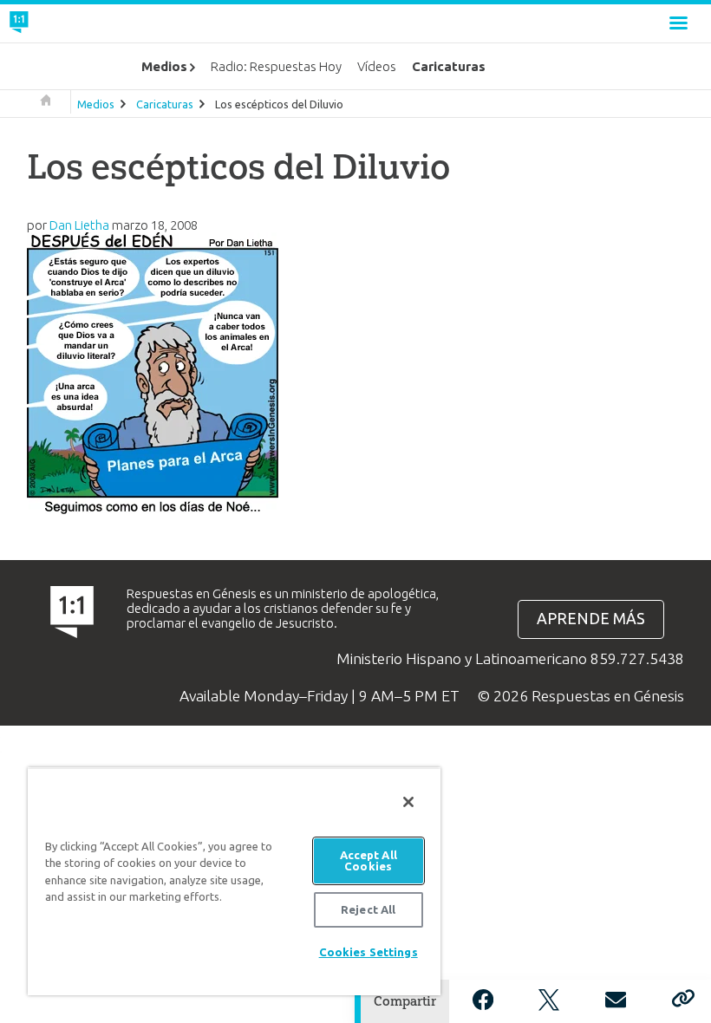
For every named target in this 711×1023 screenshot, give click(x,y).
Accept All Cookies (368, 860)
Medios (95, 104)
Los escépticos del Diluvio (279, 104)
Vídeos (376, 66)
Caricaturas (164, 104)
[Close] (408, 802)
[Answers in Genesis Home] (58, 23)
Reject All (368, 909)
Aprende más (591, 618)
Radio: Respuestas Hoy (276, 66)
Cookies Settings (368, 952)
